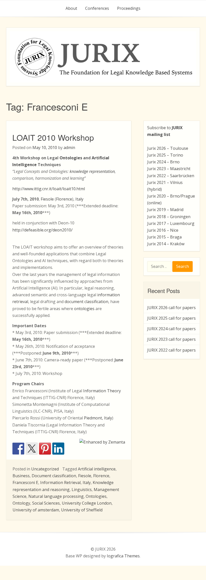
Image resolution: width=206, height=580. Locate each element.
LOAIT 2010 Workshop (53, 137)
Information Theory (102, 391)
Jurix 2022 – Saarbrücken (170, 175)
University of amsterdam (36, 510)
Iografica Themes (123, 556)
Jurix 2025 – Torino (165, 155)
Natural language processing (56, 496)
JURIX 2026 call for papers (171, 307)
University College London (87, 503)
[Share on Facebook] (18, 449)
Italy (79, 199)
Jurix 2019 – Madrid (165, 209)
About (71, 8)
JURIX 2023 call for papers (171, 339)
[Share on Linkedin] (58, 449)
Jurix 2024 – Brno (163, 162)
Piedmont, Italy (98, 418)
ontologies (84, 308)
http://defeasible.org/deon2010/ (42, 230)
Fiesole (47, 199)
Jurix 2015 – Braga (164, 237)
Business (21, 475)
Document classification (54, 475)
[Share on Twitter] (32, 449)
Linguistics (82, 489)
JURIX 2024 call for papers (171, 328)
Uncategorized (45, 469)
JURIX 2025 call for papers (171, 318)
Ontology (21, 503)
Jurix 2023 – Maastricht (168, 168)
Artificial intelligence (97, 469)
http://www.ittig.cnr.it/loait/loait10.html (48, 188)
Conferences (97, 8)
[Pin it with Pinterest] (45, 449)
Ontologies (96, 496)
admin (69, 147)
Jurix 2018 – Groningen (168, 216)
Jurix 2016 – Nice (162, 230)
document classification (86, 301)
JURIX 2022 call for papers (171, 350)
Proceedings (128, 8)
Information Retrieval (60, 482)
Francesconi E (25, 482)
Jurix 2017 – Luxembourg (170, 223)
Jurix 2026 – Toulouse (167, 148)
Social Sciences (46, 503)
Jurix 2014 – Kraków (165, 244)
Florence (64, 199)
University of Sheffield (81, 510)
